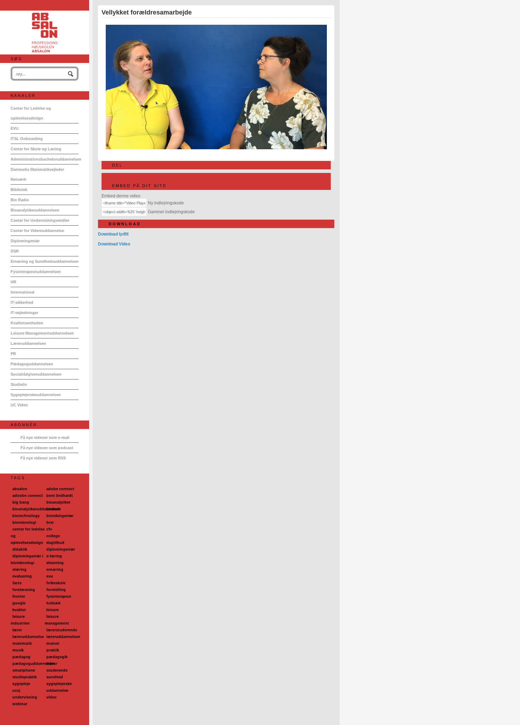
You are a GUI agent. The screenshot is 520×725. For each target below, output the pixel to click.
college (53, 536)
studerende (57, 670)
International (22, 292)
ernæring (54, 569)
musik (18, 650)
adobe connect (60, 489)
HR (13, 282)
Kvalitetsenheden (27, 323)
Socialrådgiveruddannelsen (36, 374)
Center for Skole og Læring (36, 149)
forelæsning (23, 589)
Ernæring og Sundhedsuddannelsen (45, 261)
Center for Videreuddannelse (37, 230)
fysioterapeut (58, 596)
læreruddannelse (28, 636)
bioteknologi (24, 522)
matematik (22, 643)
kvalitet (19, 610)
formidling (56, 589)
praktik (52, 650)
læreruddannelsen (63, 636)
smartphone (23, 670)
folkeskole (55, 583)
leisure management (57, 619)
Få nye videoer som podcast (47, 448)
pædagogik (57, 657)
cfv (49, 529)
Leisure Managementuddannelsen (42, 333)
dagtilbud (55, 542)
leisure (52, 610)
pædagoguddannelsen (33, 663)
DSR (15, 251)
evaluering (22, 576)
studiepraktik (24, 677)
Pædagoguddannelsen (32, 364)
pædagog (21, 657)
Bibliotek (19, 189)
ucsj (16, 690)
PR (13, 354)
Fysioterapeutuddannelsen (36, 271)
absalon (19, 489)
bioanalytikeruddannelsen (36, 509)
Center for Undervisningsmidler (40, 220)
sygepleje (21, 684)
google (18, 603)
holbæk (53, 603)
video (51, 697)
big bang (20, 502)
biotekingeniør (60, 516)
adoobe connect (27, 495)
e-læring (54, 556)
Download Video (114, 244)
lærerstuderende (61, 630)
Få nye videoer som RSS (43, 458)
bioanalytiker (58, 502)
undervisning (24, 697)
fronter (18, 596)
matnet (52, 643)
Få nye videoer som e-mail (45, 437)
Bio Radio (20, 200)
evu (49, 576)
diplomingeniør (60, 549)
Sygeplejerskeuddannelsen (36, 395)
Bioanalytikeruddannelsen (35, 210)
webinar (19, 704)
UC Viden (19, 405)
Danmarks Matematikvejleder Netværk (37, 174)
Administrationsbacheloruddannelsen (45, 159)
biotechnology (26, 516)
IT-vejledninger (24, 313)
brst (50, 522)
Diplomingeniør (25, 241)
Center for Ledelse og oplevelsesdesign (31, 113)
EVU (14, 128)
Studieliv (19, 384)
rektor (51, 663)
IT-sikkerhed (22, 302)
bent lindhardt (59, 495)
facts (17, 583)
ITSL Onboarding (27, 139)
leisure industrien (20, 619)
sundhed (54, 677)
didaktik (19, 549)
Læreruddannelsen (28, 343)
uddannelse (57, 690)
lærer (17, 630)
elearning (55, 563)
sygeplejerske (59, 684)
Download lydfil (113, 234)
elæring (19, 569)
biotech (53, 509)
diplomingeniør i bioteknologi (27, 559)
